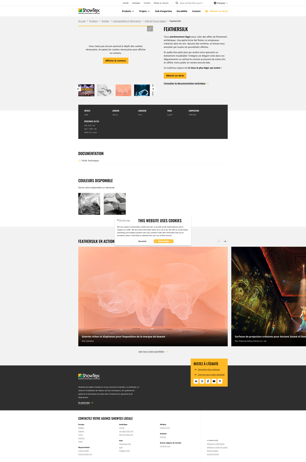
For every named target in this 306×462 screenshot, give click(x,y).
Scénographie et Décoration (127, 21)
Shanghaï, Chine (124, 451)
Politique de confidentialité (215, 444)
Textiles (105, 21)
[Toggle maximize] (150, 28)
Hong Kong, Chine (125, 444)
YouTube (214, 381)
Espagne (81, 431)
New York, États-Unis (126, 435)
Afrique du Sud (165, 428)
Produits (93, 21)
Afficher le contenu (115, 60)
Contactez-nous (165, 446)
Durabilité (182, 11)
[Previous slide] (78, 89)
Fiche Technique (90, 160)
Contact (196, 11)
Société (125, 3)
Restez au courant (161, 3)
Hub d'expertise (163, 11)
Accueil (82, 21)
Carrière (147, 3)
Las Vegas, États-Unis (126, 431)
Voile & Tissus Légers (155, 21)
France (80, 435)
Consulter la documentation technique (184, 83)
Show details (142, 241)
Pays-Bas (81, 438)
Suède (80, 441)
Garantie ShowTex (213, 454)
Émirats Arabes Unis (85, 454)
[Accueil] (89, 11)
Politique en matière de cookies (217, 447)
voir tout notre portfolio (151, 351)
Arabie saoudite (83, 451)
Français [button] (221, 3)
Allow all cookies (163, 241)
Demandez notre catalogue (209, 369)
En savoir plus (153, 296)
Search (177, 3)
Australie (163, 437)
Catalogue (136, 3)
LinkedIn (196, 381)
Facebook (208, 381)
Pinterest (220, 381)
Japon (121, 447)
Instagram (202, 381)
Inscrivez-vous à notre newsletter (211, 374)
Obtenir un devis (218, 11)
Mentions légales (212, 451)
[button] (128, 11)
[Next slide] (152, 89)
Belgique (81, 428)
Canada (121, 428)
